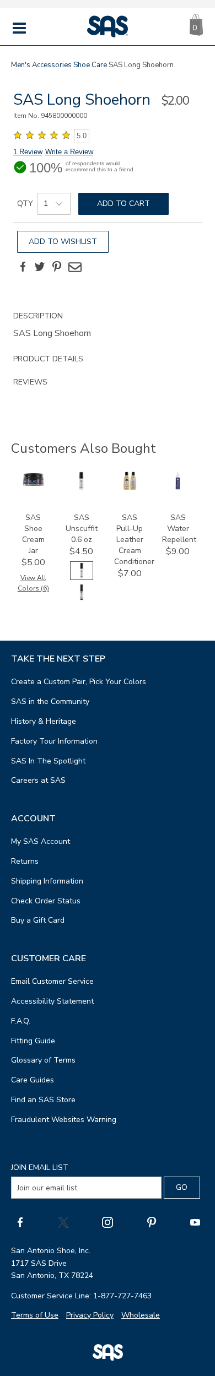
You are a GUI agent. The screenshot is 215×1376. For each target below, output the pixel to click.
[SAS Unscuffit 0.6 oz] (81, 488)
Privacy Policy (90, 1315)
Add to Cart (123, 203)
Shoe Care (90, 65)
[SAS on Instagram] (107, 1221)
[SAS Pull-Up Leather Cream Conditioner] (130, 488)
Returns (25, 861)
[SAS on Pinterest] (151, 1221)
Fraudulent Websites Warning (63, 1119)
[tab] (107, 326)
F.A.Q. (20, 1021)
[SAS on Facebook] (19, 1221)
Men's (20, 65)
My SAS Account (40, 841)
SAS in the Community (50, 701)
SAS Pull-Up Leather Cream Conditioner (134, 539)
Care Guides (32, 1080)
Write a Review (69, 152)
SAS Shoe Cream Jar (33, 534)
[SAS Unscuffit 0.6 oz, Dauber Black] (81, 599)
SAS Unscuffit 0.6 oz (82, 528)
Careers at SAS (38, 780)
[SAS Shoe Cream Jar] (33, 485)
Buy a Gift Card (37, 920)
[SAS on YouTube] (195, 1221)
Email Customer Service (52, 981)
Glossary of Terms (43, 1060)
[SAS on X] (63, 1221)
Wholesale (140, 1315)
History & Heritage (43, 721)
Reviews (30, 382)
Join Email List (39, 1167)
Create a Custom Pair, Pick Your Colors (78, 681)
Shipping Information (47, 881)
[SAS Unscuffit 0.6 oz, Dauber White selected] (81, 577)
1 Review (27, 152)
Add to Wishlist (63, 241)
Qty (25, 203)
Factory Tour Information (54, 741)
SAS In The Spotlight (48, 761)
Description (38, 316)
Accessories (52, 65)
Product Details (48, 359)
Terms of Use (34, 1315)
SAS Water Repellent (179, 528)
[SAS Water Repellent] (178, 488)
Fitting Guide (33, 1041)
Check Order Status (45, 901)
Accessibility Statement (52, 1001)
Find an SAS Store (43, 1100)
